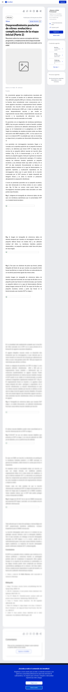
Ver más (55, 67)
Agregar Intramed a (34, 21)
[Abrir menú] (2, 2)
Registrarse (34, 683)
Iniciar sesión (34, 687)
